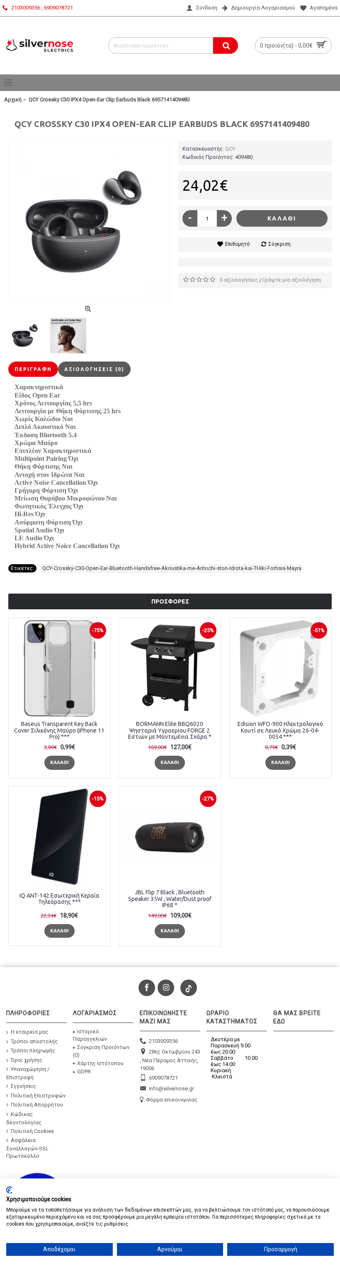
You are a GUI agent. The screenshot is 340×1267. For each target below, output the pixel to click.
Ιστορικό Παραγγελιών (90, 1035)
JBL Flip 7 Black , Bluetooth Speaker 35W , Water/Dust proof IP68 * (169, 898)
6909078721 (163, 1077)
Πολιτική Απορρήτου (37, 1105)
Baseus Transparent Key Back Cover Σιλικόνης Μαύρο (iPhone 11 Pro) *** (59, 730)
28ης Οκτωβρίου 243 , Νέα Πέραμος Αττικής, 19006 (170, 1060)
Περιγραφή (33, 369)
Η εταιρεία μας (29, 1032)
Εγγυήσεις (23, 1086)
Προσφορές (170, 601)
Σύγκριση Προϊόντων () (101, 1051)
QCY (230, 149)
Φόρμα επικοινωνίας (171, 1099)
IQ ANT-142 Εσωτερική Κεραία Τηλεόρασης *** (59, 898)
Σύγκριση (279, 244)
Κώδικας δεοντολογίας (23, 1118)
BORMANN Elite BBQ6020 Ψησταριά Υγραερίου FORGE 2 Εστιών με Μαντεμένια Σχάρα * (169, 730)
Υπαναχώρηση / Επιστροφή (27, 1073)
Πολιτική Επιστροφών (38, 1095)
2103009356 (163, 1040)
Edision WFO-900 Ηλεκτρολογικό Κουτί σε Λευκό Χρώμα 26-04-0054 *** (280, 730)
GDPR (84, 1071)
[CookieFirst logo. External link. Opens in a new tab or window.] (9, 1190)
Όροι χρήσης (26, 1060)
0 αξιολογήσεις (239, 280)
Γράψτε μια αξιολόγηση (291, 280)
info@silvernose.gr (171, 1088)
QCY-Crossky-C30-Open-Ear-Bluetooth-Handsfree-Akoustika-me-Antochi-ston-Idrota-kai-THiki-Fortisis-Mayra (171, 568)
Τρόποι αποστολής (34, 1041)
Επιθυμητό (237, 244)
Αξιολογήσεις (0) (94, 369)
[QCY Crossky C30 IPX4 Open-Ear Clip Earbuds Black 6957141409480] (89, 221)
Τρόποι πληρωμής (33, 1050)
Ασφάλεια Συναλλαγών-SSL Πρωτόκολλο (27, 1148)
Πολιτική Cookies (32, 1131)
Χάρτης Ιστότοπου (100, 1063)
